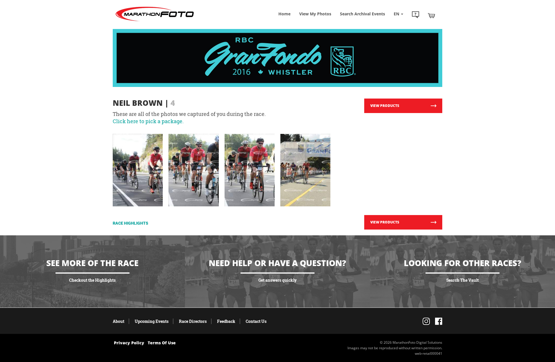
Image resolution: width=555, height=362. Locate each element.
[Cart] (431, 15)
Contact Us (256, 321)
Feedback (226, 321)
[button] (415, 15)
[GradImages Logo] (155, 21)
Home (284, 14)
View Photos (315, 14)
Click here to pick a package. (148, 121)
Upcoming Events (152, 321)
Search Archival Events (362, 14)
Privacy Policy (129, 342)
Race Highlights (130, 223)
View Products (384, 105)
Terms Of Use (162, 342)
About (118, 321)
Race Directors (193, 321)
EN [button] (397, 14)
